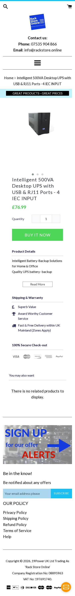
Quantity (18, 219)
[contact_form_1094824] (66, 587)
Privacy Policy (15, 512)
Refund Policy (15, 524)
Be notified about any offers (27, 482)
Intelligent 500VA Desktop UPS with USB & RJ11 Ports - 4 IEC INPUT (36, 189)
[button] (32, 174)
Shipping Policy (15, 518)
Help (7, 536)
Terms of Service (17, 530)
